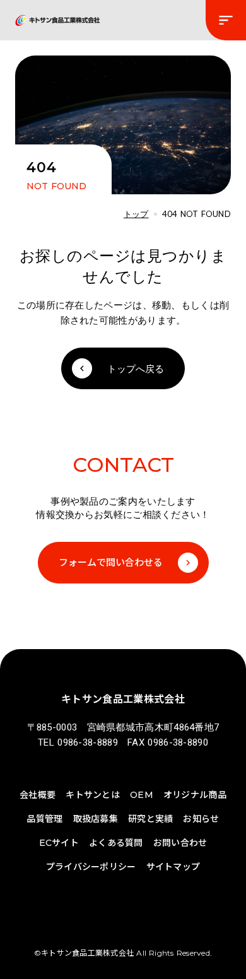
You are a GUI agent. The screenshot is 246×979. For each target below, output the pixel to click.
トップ (136, 214)
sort (226, 20)
